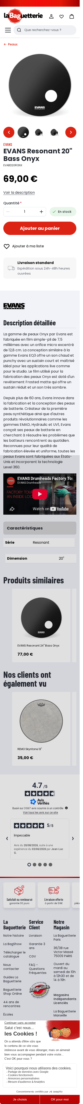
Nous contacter (11, 967)
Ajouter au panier (40, 228)
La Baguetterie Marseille (65, 1013)
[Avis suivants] (73, 839)
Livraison (35, 935)
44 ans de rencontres (11, 1004)
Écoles (8, 1014)
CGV (32, 956)
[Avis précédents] (7, 839)
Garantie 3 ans (37, 946)
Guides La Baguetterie (12, 979)
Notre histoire (13, 935)
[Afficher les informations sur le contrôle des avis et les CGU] (66, 808)
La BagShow (12, 944)
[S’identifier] (51, 16)
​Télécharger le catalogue (14, 954)
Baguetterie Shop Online (12, 991)
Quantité (11, 203)
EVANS (7, 144)
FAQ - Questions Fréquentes (37, 969)
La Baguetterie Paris (65, 937)
